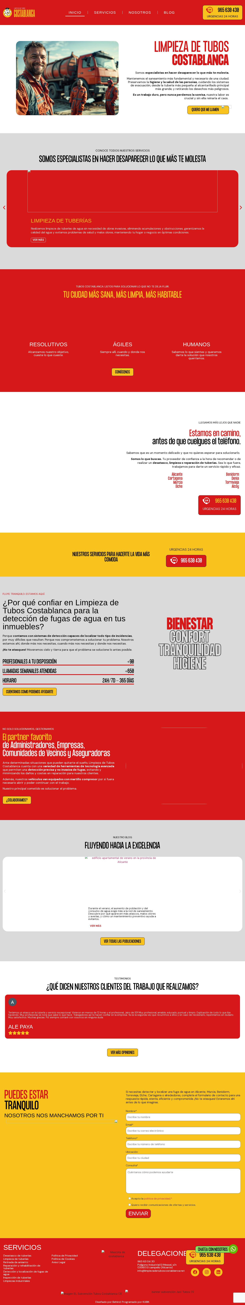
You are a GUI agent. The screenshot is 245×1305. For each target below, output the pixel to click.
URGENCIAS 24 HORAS (222, 16)
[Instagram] (206, 1272)
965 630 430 (228, 10)
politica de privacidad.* (158, 1198)
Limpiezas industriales (16, 1281)
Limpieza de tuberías (15, 1259)
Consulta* (132, 1165)
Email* (129, 1124)
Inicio (75, 12)
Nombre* (131, 1111)
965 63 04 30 (146, 1261)
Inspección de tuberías (17, 1277)
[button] (4, 207)
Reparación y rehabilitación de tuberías (21, 1267)
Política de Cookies (63, 1259)
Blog (169, 12)
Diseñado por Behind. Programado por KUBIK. (122, 1302)
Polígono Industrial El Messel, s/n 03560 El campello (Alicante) (157, 1266)
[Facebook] (195, 1272)
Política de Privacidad (65, 1255)
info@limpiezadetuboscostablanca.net (161, 1270)
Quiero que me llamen (205, 109)
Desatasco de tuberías (17, 1255)
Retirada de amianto (15, 1262)
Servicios (105, 12)
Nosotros (140, 12)
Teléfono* (132, 1138)
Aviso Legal (58, 1262)
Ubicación (132, 1152)
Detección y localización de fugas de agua (25, 1273)
